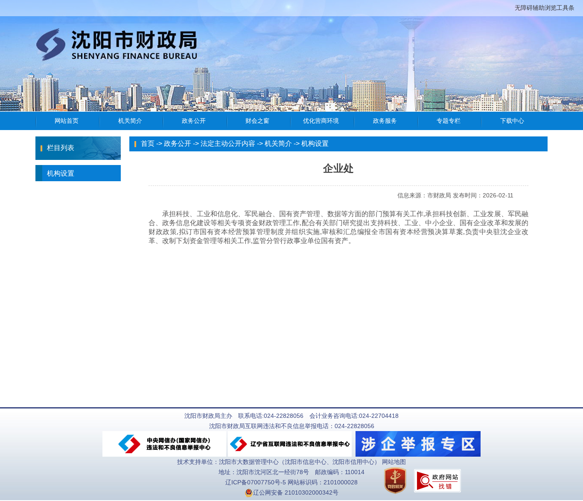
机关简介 (278, 143)
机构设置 (60, 173)
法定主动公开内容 (228, 143)
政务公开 (177, 143)
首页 (147, 143)
